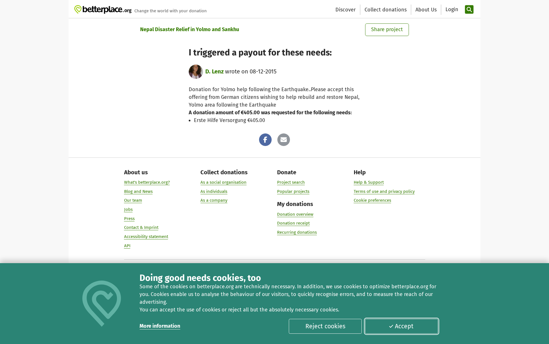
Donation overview (295, 214)
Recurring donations (297, 232)
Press (129, 218)
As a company (213, 200)
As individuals (213, 191)
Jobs (128, 209)
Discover (345, 10)
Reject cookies (325, 326)
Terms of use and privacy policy (384, 191)
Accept (404, 326)
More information (160, 326)
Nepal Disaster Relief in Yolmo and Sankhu (189, 29)
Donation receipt (293, 223)
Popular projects (293, 191)
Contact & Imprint (141, 227)
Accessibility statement (146, 236)
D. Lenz (214, 71)
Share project (387, 29)
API (127, 245)
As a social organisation (223, 182)
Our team (133, 200)
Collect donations (386, 10)
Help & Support (369, 182)
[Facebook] (265, 139)
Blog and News (138, 191)
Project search (291, 182)
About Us (426, 10)
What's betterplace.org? (147, 182)
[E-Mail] (283, 139)
